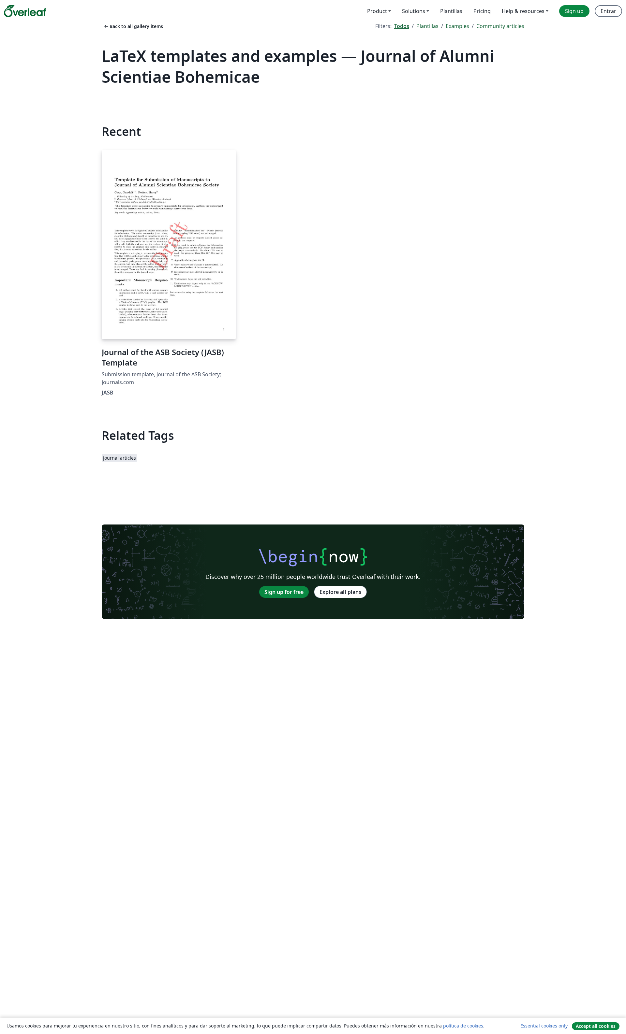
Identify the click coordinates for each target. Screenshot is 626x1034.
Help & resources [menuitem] (523, 11)
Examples (457, 26)
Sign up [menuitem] (574, 11)
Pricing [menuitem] (482, 11)
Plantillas (427, 26)
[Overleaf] (25, 11)
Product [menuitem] (377, 11)
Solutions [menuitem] (413, 11)
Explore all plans (340, 592)
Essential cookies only (544, 1026)
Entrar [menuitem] (608, 11)
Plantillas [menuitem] (451, 11)
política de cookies (463, 1026)
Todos (401, 26)
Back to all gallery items (133, 26)
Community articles (500, 26)
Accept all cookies (596, 1026)
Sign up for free (284, 592)
